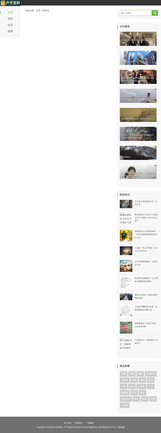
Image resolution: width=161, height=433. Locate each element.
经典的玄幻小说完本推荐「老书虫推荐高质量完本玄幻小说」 (146, 234)
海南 (123, 374)
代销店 (124, 405)
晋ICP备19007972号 (107, 427)
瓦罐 (132, 374)
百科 (10, 18)
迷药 (142, 380)
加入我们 (68, 423)
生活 (10, 25)
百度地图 (121, 427)
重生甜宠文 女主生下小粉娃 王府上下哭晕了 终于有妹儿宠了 (146, 218)
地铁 (140, 374)
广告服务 (90, 423)
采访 (151, 380)
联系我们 (79, 423)
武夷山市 (150, 374)
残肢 (134, 380)
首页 (10, 12)
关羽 (134, 392)
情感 (10, 31)
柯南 (144, 399)
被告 (142, 392)
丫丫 (151, 386)
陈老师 (124, 392)
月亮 (153, 399)
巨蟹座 (124, 380)
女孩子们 (125, 399)
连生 (136, 399)
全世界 (141, 386)
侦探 (123, 386)
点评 (132, 386)
